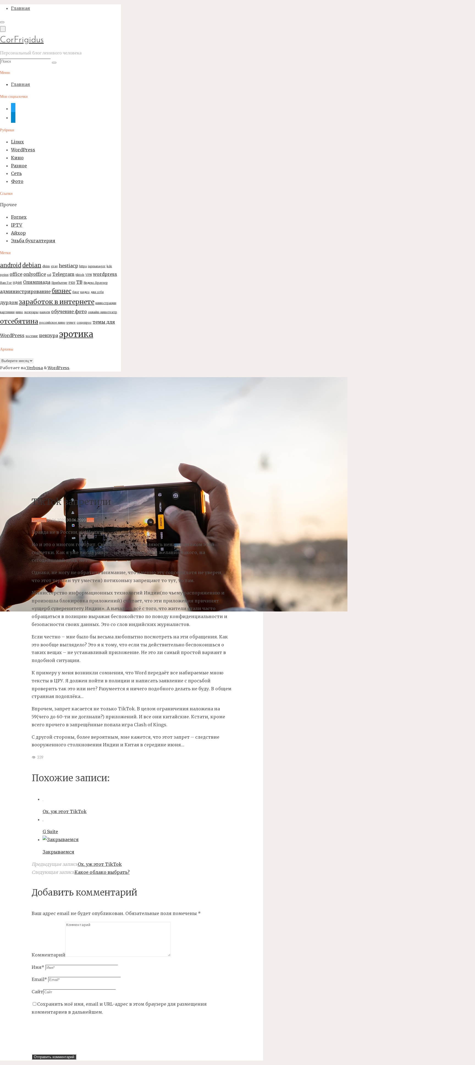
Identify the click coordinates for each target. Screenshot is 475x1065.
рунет (71, 322)
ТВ (79, 282)
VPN (88, 275)
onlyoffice (34, 274)
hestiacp (68, 265)
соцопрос (84, 322)
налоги (45, 312)
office (16, 274)
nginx (4, 275)
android (10, 265)
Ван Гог (6, 283)
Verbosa (34, 367)
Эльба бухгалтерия (33, 240)
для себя (97, 292)
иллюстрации (105, 303)
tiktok (80, 275)
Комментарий (48, 955)
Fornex (19, 217)
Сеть (16, 173)
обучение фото (69, 311)
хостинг (32, 336)
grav (54, 266)
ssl (49, 275)
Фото (17, 181)
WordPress (23, 149)
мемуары (31, 312)
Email (39, 979)
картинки (7, 312)
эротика (76, 334)
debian (31, 265)
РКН (71, 283)
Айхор (18, 233)
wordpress (105, 274)
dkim (46, 266)
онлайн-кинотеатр (102, 312)
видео (85, 292)
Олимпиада (36, 282)
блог (75, 292)
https (83, 266)
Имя (38, 967)
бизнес (61, 291)
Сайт (37, 991)
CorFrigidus (22, 40)
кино (19, 312)
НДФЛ (17, 283)
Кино (17, 157)
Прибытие (59, 283)
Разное (19, 165)
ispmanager (97, 266)
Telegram (63, 274)
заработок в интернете (56, 302)
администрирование (25, 291)
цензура (48, 335)
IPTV (16, 225)
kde (109, 266)
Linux (17, 141)
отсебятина (19, 321)
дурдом (9, 302)
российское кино (52, 322)
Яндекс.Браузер (96, 283)
